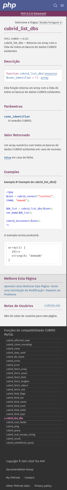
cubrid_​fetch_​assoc (16, 373)
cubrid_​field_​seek (15, 406)
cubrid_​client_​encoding (19, 344)
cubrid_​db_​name (15, 356)
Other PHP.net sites (18, 485)
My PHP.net (13, 477)
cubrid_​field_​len (15, 397)
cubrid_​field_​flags (15, 393)
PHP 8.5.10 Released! (33, 13)
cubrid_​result (13, 438)
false (7, 157)
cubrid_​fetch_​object (17, 385)
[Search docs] (55, 5)
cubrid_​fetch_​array (16, 369)
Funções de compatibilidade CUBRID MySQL (29, 332)
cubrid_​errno (13, 361)
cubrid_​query (13, 430)
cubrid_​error (13, 365)
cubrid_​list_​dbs (14, 418)
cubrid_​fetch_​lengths (17, 381)
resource (50, 73)
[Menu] (62, 5)
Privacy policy (43, 485)
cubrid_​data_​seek (16, 352)
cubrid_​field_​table (16, 410)
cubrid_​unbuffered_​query (20, 442)
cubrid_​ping (12, 426)
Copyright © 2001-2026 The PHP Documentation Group (25, 465)
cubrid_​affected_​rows (18, 340)
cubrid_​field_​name (16, 401)
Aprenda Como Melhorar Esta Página (26, 286)
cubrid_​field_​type (15, 414)
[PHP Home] (9, 5)
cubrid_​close (13, 348)
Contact (29, 477)
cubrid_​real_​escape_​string (20, 434)
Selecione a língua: (26, 22)
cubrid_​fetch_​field (16, 377)
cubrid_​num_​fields (16, 422)
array (44, 77)
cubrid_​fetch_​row (15, 389)
